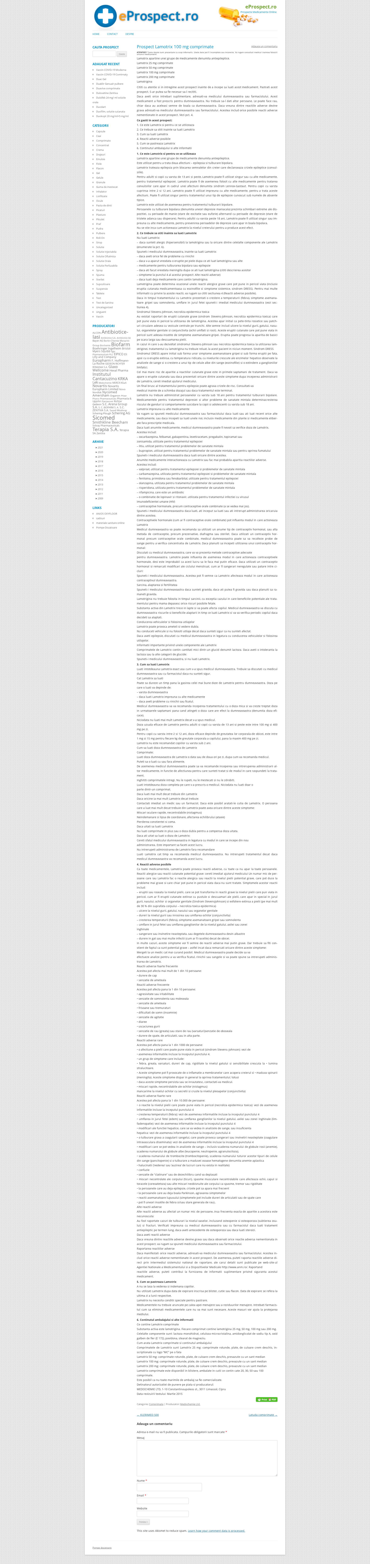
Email (141, 1495)
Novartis (99, 385)
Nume (142, 1480)
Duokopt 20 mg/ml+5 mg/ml (112, 116)
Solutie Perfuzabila (106, 265)
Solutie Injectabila (106, 251)
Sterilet (100, 279)
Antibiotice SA (124, 338)
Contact (112, 34)
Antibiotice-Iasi (110, 334)
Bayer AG (97, 340)
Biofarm (120, 344)
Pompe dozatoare (102, 1547)
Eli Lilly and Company (109, 355)
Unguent (101, 312)
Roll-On (100, 238)
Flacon (100, 168)
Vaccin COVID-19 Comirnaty (112, 74)
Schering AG (121, 413)
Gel (98, 173)
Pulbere (100, 233)
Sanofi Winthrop (118, 410)
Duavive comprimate (108, 88)
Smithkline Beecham (110, 422)
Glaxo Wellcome (105, 368)
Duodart (101, 107)
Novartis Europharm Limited (105, 387)
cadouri (100, 518)
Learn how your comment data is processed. (216, 1531)
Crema (100, 150)
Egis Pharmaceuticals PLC (103, 353)
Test (98, 298)
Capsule (100, 131)
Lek (95, 382)
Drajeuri (100, 154)
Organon (115, 395)
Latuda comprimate (263, 1415)
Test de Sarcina (104, 302)
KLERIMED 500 (148, 1415)
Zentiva (101, 433)
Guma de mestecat (107, 187)
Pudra (99, 228)
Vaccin (99, 316)
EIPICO (118, 354)
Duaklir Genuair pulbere (109, 83)
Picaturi (100, 210)
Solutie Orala (103, 261)
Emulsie (100, 159)
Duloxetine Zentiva (107, 93)
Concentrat (102, 145)
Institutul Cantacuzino (104, 376)
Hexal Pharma (118, 370)
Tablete (100, 293)
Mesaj (141, 1438)
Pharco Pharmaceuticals (104, 398)
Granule (100, 182)
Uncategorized (104, 307)
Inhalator (101, 191)
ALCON (96, 332)
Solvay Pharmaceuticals (105, 425)
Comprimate (156, 1404)
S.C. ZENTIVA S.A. (108, 408)
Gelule (99, 177)
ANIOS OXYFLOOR (106, 513)
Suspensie (102, 288)
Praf (98, 224)
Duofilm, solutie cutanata (110, 111)
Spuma (100, 275)
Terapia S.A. (105, 429)
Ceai (98, 136)
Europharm (101, 360)
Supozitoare (103, 284)
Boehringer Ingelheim (106, 348)
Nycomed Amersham (104, 394)
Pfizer (124, 395)
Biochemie (105, 345)
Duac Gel (101, 79)
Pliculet (100, 219)
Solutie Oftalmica (106, 256)
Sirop (99, 242)
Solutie (100, 247)
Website (142, 1508)
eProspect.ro (261, 6)
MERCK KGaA (119, 382)
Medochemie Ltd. (190, 1404)
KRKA (123, 378)
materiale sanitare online (110, 523)
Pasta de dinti (104, 205)
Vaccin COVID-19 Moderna (111, 70)
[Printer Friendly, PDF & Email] (267, 1399)
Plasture (101, 214)
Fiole (99, 163)
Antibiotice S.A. (108, 338)
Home (95, 34)
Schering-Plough (101, 413)
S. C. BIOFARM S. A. (108, 407)
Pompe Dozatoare (106, 527)
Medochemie (105, 383)
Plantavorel (107, 401)
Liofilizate (101, 196)
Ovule (99, 201)
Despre (129, 34)
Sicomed (103, 417)
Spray (99, 270)
